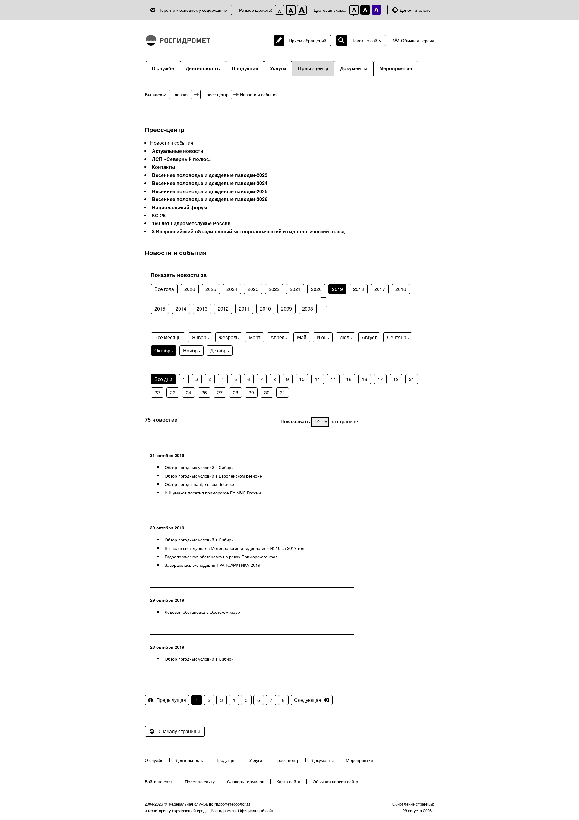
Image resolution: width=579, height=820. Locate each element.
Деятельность (203, 68)
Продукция (245, 68)
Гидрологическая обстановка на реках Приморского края (221, 557)
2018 (358, 288)
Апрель (279, 337)
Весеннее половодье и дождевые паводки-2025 (209, 191)
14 (333, 379)
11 (317, 379)
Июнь (323, 337)
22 (157, 392)
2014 (181, 308)
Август (369, 337)
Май (301, 337)
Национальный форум (179, 207)
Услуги (278, 68)
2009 (286, 308)
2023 (253, 288)
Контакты (163, 167)
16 (364, 379)
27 (220, 392)
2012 (223, 308)
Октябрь (163, 350)
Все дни (163, 379)
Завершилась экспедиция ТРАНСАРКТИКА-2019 (212, 565)
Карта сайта (288, 781)
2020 (316, 288)
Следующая (307, 699)
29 (251, 392)
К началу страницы (178, 731)
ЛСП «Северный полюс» (182, 159)
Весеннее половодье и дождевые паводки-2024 (209, 183)
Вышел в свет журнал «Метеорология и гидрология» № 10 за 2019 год (234, 548)
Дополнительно (415, 10)
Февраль (229, 337)
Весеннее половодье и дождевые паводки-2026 (209, 199)
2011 (244, 308)
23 (173, 392)
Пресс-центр (313, 68)
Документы (354, 68)
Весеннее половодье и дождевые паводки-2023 (209, 175)
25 (204, 392)
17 (380, 379)
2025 (210, 288)
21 (411, 379)
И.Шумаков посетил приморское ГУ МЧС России (213, 493)
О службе (163, 68)
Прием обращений (307, 40)
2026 (189, 288)
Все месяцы (168, 337)
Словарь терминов (245, 781)
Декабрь (219, 350)
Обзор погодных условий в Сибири (199, 467)
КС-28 (159, 215)
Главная (180, 94)
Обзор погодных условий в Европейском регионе (213, 476)
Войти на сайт (158, 781)
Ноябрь (191, 350)
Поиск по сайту (366, 40)
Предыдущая (171, 699)
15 (349, 379)
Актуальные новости (177, 151)
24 (188, 392)
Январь (200, 337)
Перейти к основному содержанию (192, 10)
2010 (265, 308)
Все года (164, 288)
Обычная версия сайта (335, 781)
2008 (307, 308)
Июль (345, 337)
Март (254, 337)
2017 (379, 288)
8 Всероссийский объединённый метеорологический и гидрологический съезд (248, 231)
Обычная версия (417, 40)
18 (396, 379)
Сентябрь (398, 337)
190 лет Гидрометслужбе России (191, 223)
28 (235, 392)
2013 (202, 308)
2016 (400, 288)
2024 (231, 288)
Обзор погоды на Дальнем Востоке (199, 484)
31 (282, 392)
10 (302, 379)
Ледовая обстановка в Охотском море (202, 612)
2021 (295, 288)
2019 (337, 288)
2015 (159, 308)
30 (267, 392)
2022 (274, 288)
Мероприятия (395, 68)
